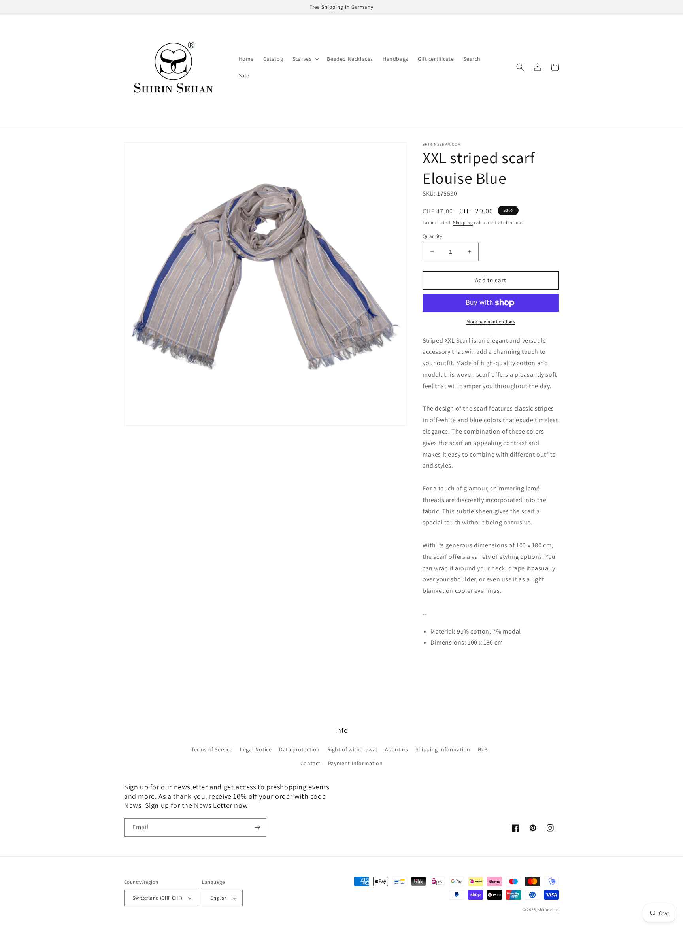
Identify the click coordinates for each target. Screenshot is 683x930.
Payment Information (355, 763)
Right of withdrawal (352, 749)
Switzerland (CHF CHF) (157, 897)
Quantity (432, 236)
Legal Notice (256, 749)
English (218, 897)
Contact (310, 763)
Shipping (463, 222)
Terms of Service (212, 749)
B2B (483, 749)
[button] (305, 59)
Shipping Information (442, 749)
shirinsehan (548, 909)
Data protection (299, 749)
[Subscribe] (257, 827)
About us (396, 749)
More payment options (490, 321)
